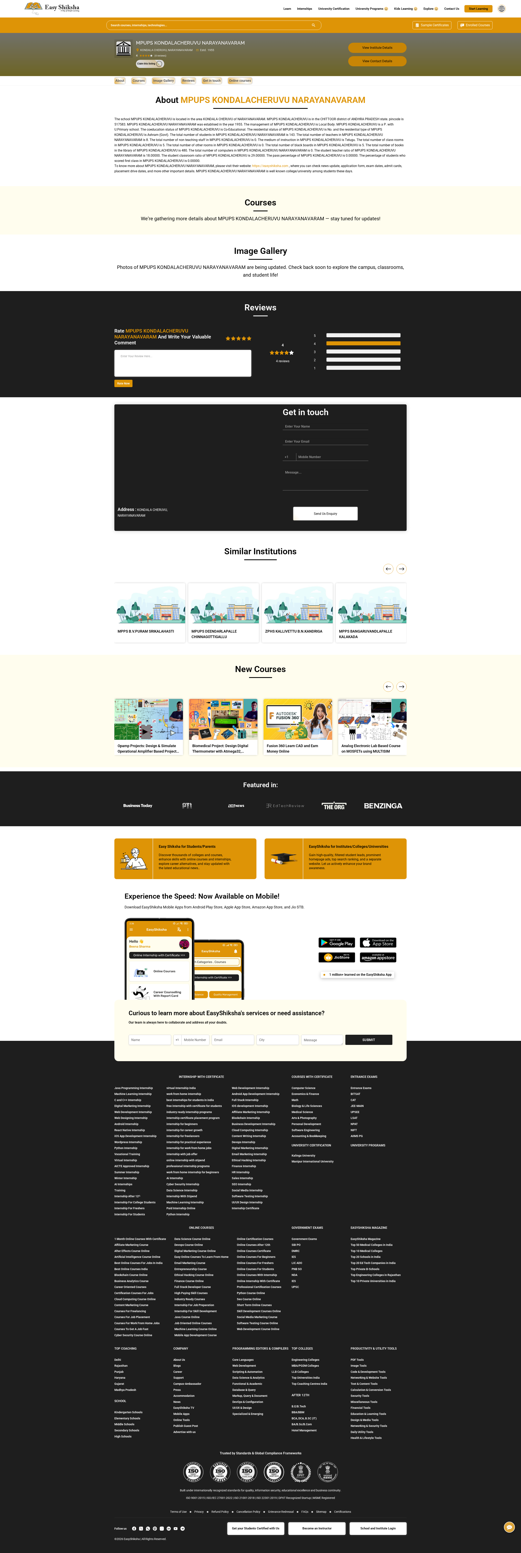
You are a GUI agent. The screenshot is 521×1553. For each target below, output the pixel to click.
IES (294, 1256)
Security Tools (360, 1395)
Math (295, 1100)
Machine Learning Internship (133, 1094)
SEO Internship (241, 1184)
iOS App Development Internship (135, 1136)
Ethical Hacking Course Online (193, 1275)
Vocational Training (127, 1154)
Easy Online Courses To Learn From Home (201, 1256)
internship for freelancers (182, 1136)
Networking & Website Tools (369, 1377)
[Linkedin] (169, 1529)
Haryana (119, 1377)
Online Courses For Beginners (256, 1256)
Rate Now (123, 383)
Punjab (119, 1371)
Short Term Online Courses (254, 1305)
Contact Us (451, 9)
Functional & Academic (247, 1383)
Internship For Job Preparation (194, 1305)
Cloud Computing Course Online (135, 1299)
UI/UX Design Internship (247, 1202)
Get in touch (212, 81)
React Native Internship (129, 1130)
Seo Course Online (249, 1299)
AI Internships (123, 1184)
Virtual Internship (125, 1160)
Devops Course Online (188, 1244)
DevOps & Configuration (247, 1401)
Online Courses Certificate (254, 1251)
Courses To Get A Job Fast (131, 1329)
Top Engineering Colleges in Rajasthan (376, 1275)
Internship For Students (129, 1214)
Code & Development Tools (368, 1371)
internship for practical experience (188, 1142)
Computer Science (303, 1088)
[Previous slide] (388, 687)
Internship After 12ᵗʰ (127, 1196)
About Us (179, 1359)
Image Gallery (163, 81)
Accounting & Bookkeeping (309, 1136)
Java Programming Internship (133, 1088)
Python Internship (125, 1148)
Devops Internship (243, 1142)
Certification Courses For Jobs (133, 1293)
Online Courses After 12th (253, 1244)
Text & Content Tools (364, 1383)
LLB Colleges (300, 1371)
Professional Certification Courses (259, 1287)
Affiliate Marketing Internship (251, 1112)
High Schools (122, 1436)
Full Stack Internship (245, 1100)
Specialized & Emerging (247, 1413)
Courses (139, 81)
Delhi (117, 1359)
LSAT (354, 1118)
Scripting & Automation (247, 1371)
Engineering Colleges (305, 1359)
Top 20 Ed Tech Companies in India (373, 1263)
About (119, 81)
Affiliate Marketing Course (131, 1244)
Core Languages (243, 1359)
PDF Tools (357, 1359)
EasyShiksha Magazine (366, 1239)
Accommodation (184, 1395)
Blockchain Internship (246, 1118)
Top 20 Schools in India (366, 1256)
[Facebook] (134, 1529)
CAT (353, 1100)
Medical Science (302, 1112)
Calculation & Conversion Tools (371, 1389)
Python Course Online (251, 1293)
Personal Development (306, 1124)
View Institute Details (377, 48)
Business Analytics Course (131, 1281)
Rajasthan (121, 1365)
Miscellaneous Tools (364, 1401)
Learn (287, 9)
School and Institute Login (378, 1528)
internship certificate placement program (193, 1118)
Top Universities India (306, 1377)
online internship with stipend (185, 1160)
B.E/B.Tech (299, 1406)
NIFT (354, 1130)
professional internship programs (188, 1166)
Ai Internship (174, 1178)
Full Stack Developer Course (192, 1287)
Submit (368, 1040)
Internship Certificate (245, 1208)
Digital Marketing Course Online (195, 1251)
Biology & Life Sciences (307, 1106)
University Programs (370, 9)
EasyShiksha (132, 1539)
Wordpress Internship (128, 1142)
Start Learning (478, 9)
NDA (294, 1275)
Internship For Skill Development (195, 1311)
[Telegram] (183, 1529)
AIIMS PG (357, 1136)
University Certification (333, 9)
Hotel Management (304, 1430)
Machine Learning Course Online (195, 1329)
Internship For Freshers (129, 1208)
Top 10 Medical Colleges (366, 1251)
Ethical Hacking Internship (249, 1160)
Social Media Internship (247, 1190)
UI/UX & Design (242, 1407)
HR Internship (241, 1172)
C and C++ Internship (127, 1100)
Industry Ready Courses (189, 1299)
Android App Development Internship (255, 1094)
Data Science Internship (181, 1190)
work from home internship (183, 1094)
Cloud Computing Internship (250, 1130)
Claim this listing (146, 63)
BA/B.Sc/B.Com (302, 1424)
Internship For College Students (134, 1202)
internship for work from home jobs (188, 1148)
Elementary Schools (127, 1418)
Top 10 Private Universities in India (373, 1281)
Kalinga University (303, 1155)
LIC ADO (297, 1263)
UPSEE (355, 1112)
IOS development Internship (250, 1106)
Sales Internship (242, 1178)
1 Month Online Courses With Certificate (140, 1239)
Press (177, 1389)
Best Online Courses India (131, 1269)
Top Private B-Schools (365, 1269)
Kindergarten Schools (128, 1412)
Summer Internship (126, 1172)
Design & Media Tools (365, 1420)
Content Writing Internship (249, 1136)
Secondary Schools (126, 1430)
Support (178, 1377)
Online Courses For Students (255, 1269)
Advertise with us (184, 1432)
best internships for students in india (190, 1100)
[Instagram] (162, 1529)
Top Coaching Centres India (309, 1383)
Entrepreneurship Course (190, 1269)
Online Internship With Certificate (258, 1281)
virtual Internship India (181, 1088)
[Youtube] (176, 1529)
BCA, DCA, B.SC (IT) (304, 1418)
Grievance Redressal (281, 1511)
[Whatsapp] (148, 1529)
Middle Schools (124, 1424)
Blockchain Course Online (131, 1275)
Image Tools (359, 1365)
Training (119, 1190)
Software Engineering (306, 1130)
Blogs (177, 1365)
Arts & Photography (304, 1118)
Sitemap (321, 1511)
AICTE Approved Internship (131, 1166)
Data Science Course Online (192, 1239)
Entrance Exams (361, 1088)
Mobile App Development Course (195, 1335)
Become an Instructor (317, 1528)
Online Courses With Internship (257, 1275)
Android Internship (126, 1124)
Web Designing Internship (131, 1118)
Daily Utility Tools (362, 1432)
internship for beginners (182, 1124)
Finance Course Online (189, 1281)
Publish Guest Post (185, 1425)
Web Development (244, 1365)
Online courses (240, 81)
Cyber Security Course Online (133, 1335)
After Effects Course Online (132, 1251)
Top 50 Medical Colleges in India (372, 1244)
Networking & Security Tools (369, 1425)
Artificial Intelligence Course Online (137, 1256)
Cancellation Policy (248, 1511)
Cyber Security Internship (182, 1184)
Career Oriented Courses (130, 1287)
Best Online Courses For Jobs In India (138, 1263)
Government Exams (304, 1239)
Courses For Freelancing (130, 1311)
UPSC (295, 1287)
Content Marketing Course (131, 1305)
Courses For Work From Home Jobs (137, 1323)
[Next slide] (401, 687)
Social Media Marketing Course (257, 1317)
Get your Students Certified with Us (255, 1528)
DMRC (296, 1251)
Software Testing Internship (250, 1196)
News (177, 1401)
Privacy (199, 1511)
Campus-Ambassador (187, 1383)
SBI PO (296, 1244)
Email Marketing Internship (249, 1154)
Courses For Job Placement (132, 1317)
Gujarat (119, 1383)
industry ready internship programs (189, 1112)
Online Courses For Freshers (255, 1263)
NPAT (354, 1124)
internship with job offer (181, 1154)
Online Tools (181, 1420)
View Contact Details (377, 61)
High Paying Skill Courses (191, 1293)
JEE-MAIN (357, 1106)
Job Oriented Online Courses (193, 1323)
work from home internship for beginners (192, 1172)
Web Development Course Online (258, 1329)
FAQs (304, 1511)
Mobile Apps (181, 1413)
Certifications (342, 1511)
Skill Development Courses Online (259, 1311)
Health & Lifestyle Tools (366, 1437)
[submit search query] (313, 25)
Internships (304, 9)
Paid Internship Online (180, 1208)
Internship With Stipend (181, 1196)
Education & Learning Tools (368, 1413)
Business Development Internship (253, 1124)
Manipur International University (313, 1161)
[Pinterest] (155, 1529)
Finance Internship (244, 1166)
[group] (148, 728)
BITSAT (355, 1094)
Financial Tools (360, 1407)
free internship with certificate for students (194, 1106)
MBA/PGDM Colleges (305, 1365)
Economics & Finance (305, 1094)
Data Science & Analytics (248, 1377)
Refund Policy (220, 1511)
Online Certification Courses (255, 1239)
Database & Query (244, 1389)
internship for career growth (184, 1130)
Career (177, 1371)
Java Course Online (187, 1317)
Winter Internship (125, 1178)
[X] (141, 1529)
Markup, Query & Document (249, 1395)
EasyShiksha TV (183, 1407)
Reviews (188, 81)
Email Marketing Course (189, 1263)
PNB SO (297, 1269)
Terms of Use (178, 1511)
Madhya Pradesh (125, 1389)
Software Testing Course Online (257, 1323)
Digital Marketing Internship (132, 1106)
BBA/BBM (298, 1412)
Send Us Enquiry (325, 514)
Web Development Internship (133, 1112)
